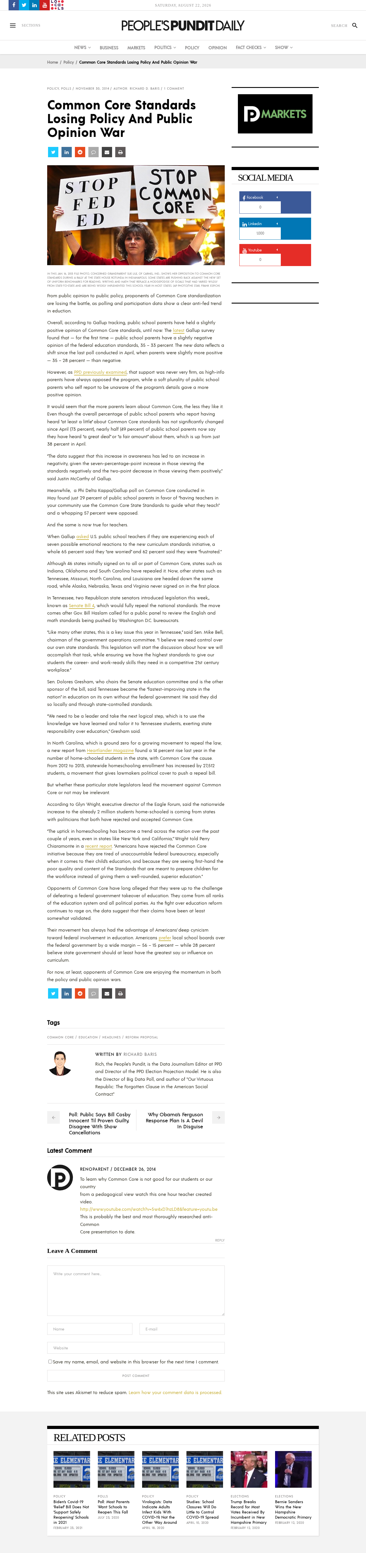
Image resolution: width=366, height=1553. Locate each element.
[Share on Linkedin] (66, 152)
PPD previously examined (100, 372)
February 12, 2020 (245, 1528)
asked (82, 536)
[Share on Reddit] (80, 152)
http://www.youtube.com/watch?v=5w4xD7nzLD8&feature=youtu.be (149, 1209)
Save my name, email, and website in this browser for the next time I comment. (136, 1362)
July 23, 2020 (108, 1517)
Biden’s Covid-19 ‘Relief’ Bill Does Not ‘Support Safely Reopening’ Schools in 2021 (71, 1512)
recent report (98, 846)
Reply (220, 1240)
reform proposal (142, 1037)
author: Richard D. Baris (137, 88)
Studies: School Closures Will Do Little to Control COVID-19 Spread (202, 1509)
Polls (66, 88)
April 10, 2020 (197, 1523)
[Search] (352, 25)
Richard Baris (140, 1054)
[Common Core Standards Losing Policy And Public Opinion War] (64, 1063)
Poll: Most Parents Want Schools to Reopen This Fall (114, 1506)
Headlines (111, 1037)
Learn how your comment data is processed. (175, 1392)
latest (178, 330)
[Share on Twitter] (53, 152)
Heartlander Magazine (110, 750)
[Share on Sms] (93, 152)
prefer (165, 937)
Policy (68, 61)
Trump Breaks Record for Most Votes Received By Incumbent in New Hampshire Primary (248, 1512)
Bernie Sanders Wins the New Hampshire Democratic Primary (293, 1509)
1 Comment (174, 88)
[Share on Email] (107, 152)
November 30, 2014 (92, 88)
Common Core (60, 1037)
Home (52, 61)
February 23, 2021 (68, 1528)
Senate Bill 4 (81, 605)
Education (88, 1037)
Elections (240, 1496)
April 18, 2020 (153, 1528)
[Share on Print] (120, 152)
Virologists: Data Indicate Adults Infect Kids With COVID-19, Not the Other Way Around (159, 1512)
